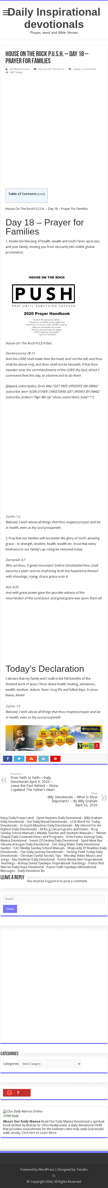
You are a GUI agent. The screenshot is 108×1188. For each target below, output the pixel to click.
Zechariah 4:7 (15, 560)
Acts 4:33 (12, 587)
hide (41, 194)
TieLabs (82, 1169)
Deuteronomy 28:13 (20, 353)
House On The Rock (51, 69)
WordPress (46, 1169)
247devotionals (19, 69)
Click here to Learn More (39, 1133)
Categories (11, 1064)
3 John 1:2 (13, 516)
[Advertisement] (54, 132)
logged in (52, 881)
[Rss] (54, 1176)
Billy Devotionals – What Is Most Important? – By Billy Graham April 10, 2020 (72, 799)
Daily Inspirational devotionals (54, 18)
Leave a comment (84, 69)
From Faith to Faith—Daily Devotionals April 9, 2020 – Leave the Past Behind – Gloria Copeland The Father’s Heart (34, 782)
